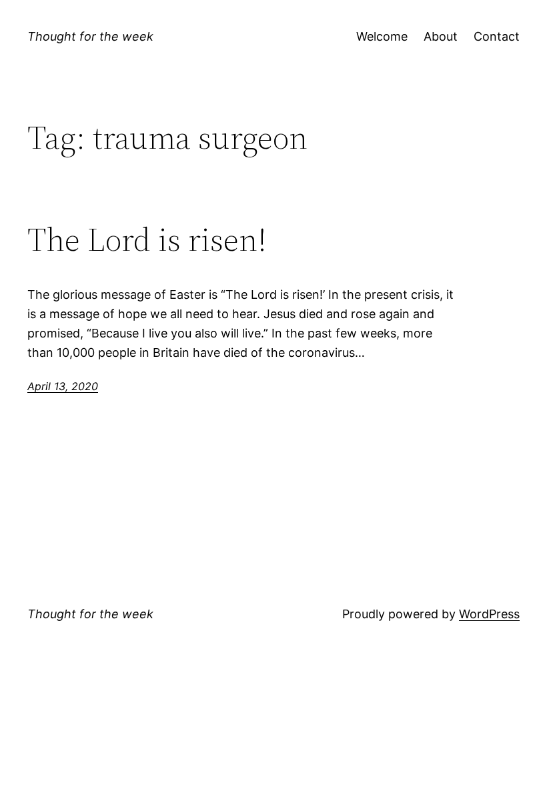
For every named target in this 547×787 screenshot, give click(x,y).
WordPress (489, 614)
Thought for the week (90, 36)
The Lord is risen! (147, 240)
